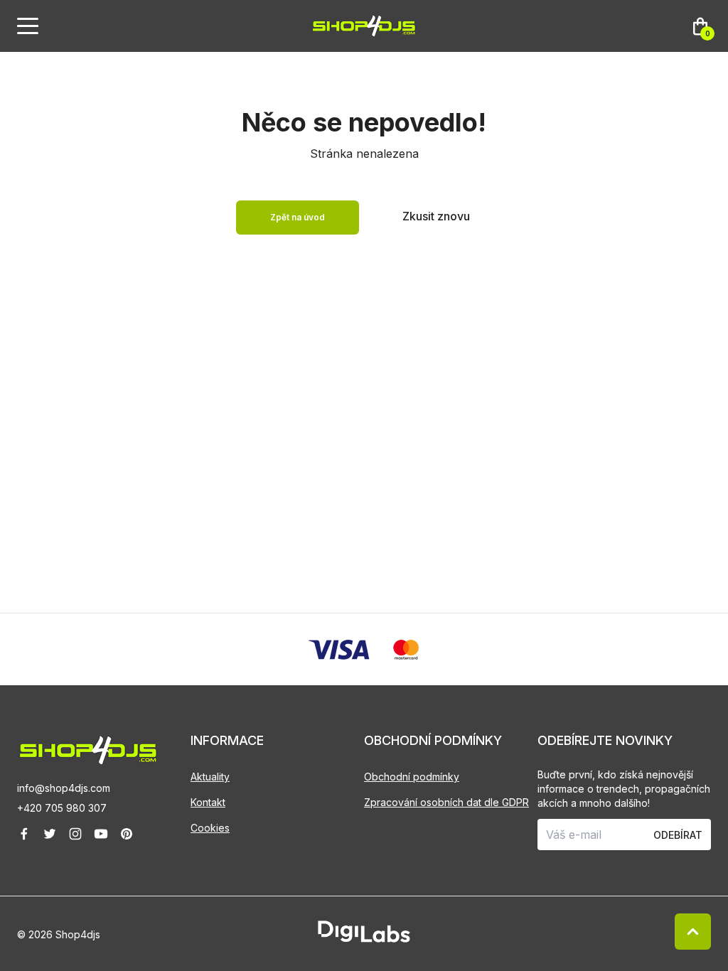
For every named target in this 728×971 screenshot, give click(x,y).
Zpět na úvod (297, 217)
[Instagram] (75, 834)
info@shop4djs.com (63, 788)
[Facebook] (24, 834)
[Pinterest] (126, 834)
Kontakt (208, 802)
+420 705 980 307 (62, 808)
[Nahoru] (693, 931)
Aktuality (210, 777)
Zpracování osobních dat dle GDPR (446, 802)
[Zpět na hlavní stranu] (104, 750)
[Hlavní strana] (364, 26)
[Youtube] (101, 834)
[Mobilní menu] (27, 26)
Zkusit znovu (436, 216)
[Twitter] (50, 834)
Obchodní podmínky (411, 777)
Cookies (210, 828)
